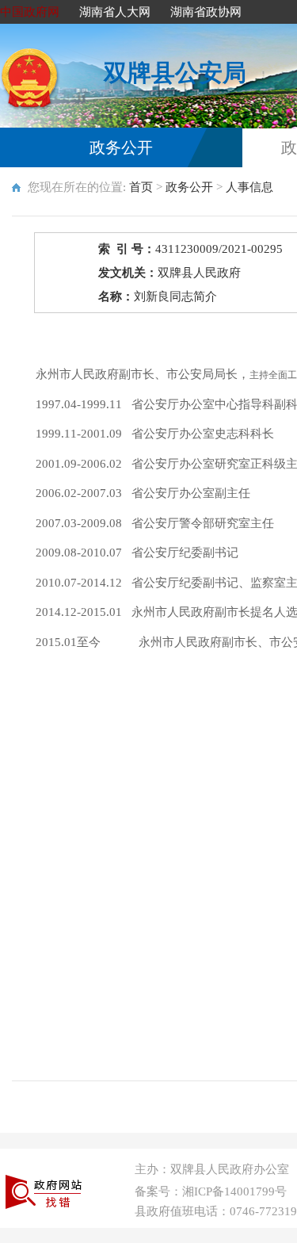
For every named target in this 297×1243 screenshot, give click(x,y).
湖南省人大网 (114, 12)
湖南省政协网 (206, 12)
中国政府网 (29, 12)
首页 (141, 187)
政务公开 (121, 147)
